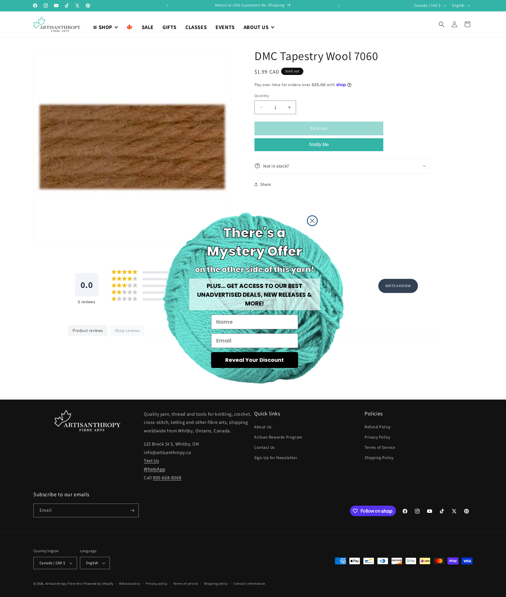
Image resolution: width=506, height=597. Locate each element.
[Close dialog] (312, 221)
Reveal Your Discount (254, 360)
